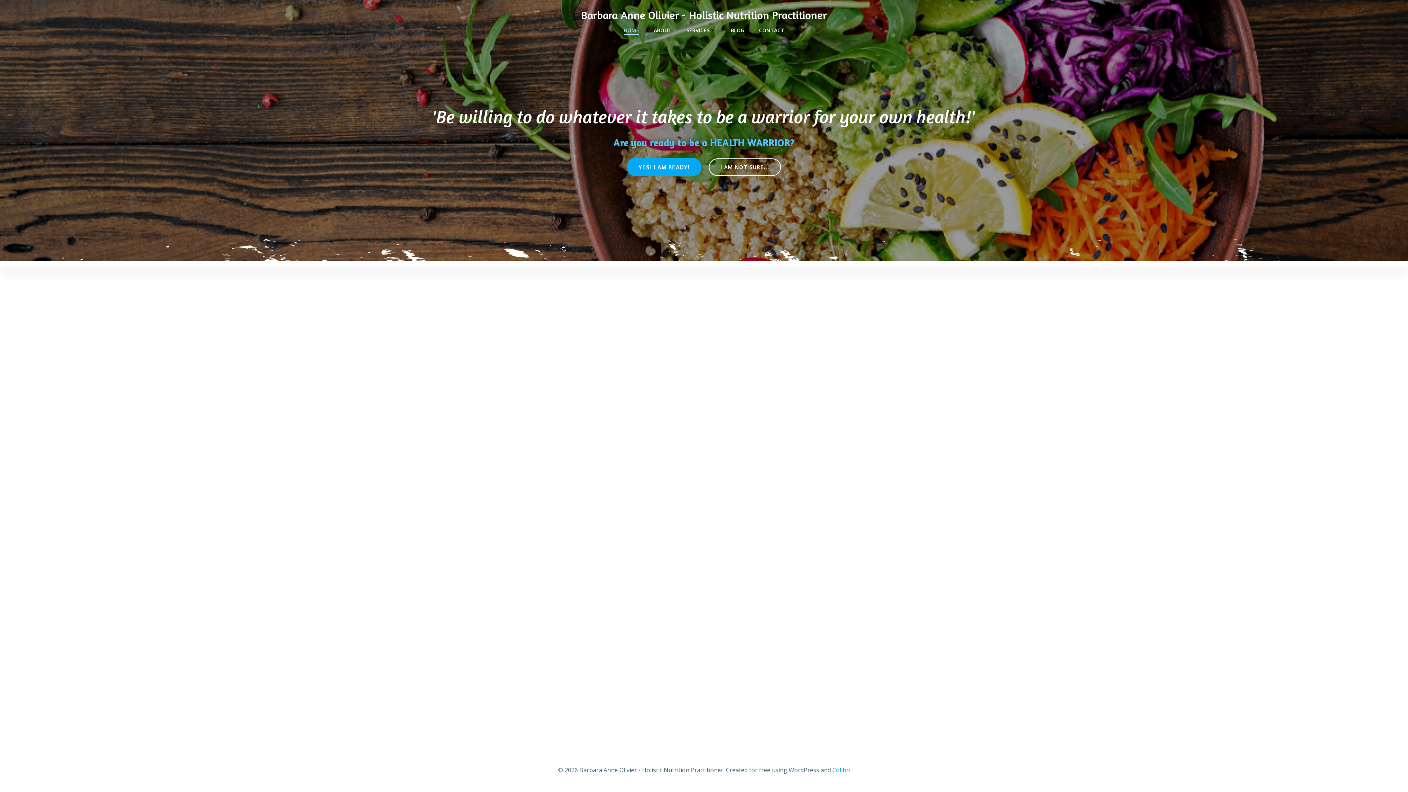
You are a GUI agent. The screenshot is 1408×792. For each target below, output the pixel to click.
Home (631, 30)
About (663, 30)
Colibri (841, 770)
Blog (737, 30)
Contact (771, 30)
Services (698, 30)
